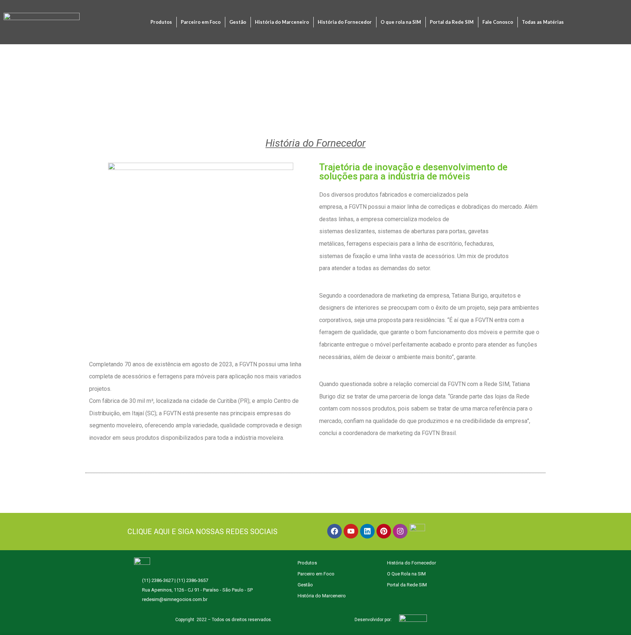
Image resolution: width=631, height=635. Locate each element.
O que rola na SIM (400, 22)
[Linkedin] (367, 531)
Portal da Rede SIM (452, 22)
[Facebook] (334, 531)
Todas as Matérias (543, 22)
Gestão (237, 22)
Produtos (161, 22)
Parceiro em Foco (201, 22)
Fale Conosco (497, 22)
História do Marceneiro (282, 22)
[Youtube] (351, 531)
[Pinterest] (383, 531)
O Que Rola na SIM (406, 574)
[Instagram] (400, 531)
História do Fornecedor (345, 22)
